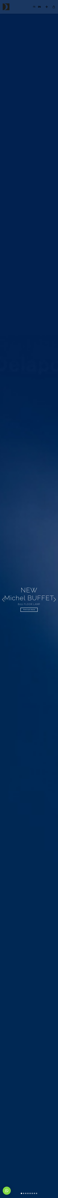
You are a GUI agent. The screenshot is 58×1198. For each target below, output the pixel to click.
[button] (3, 599)
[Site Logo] (6, 6)
